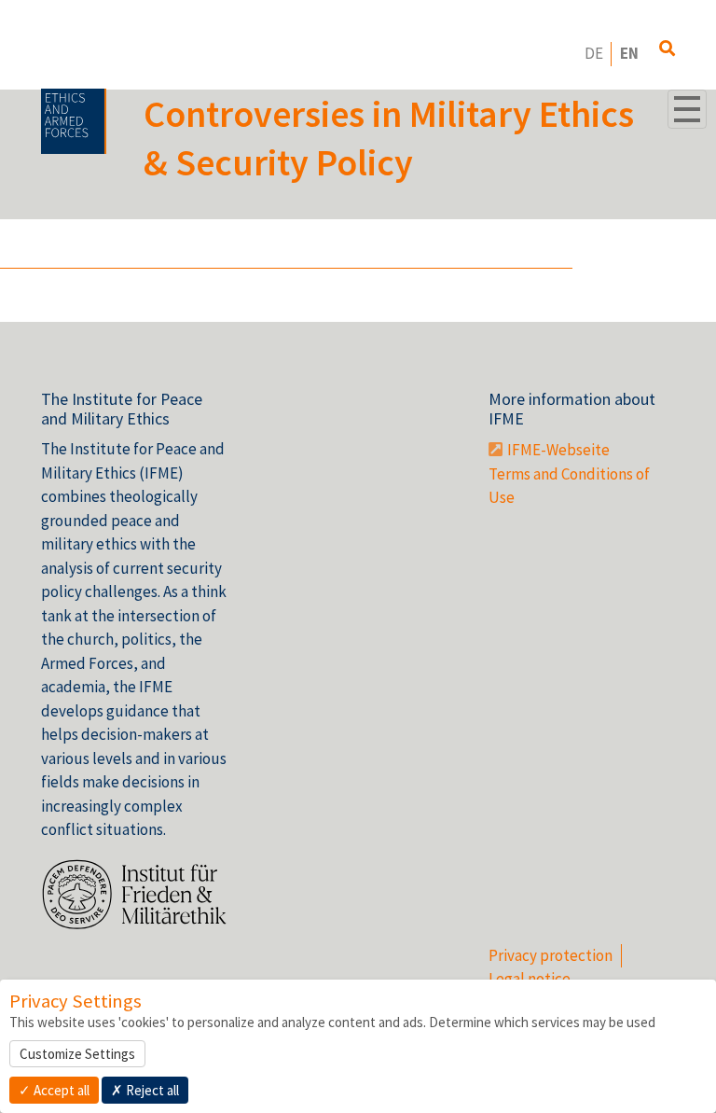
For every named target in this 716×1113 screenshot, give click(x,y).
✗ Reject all (145, 1090)
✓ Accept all (54, 1090)
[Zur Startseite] (73, 121)
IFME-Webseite (558, 449)
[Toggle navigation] (687, 109)
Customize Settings (77, 1054)
